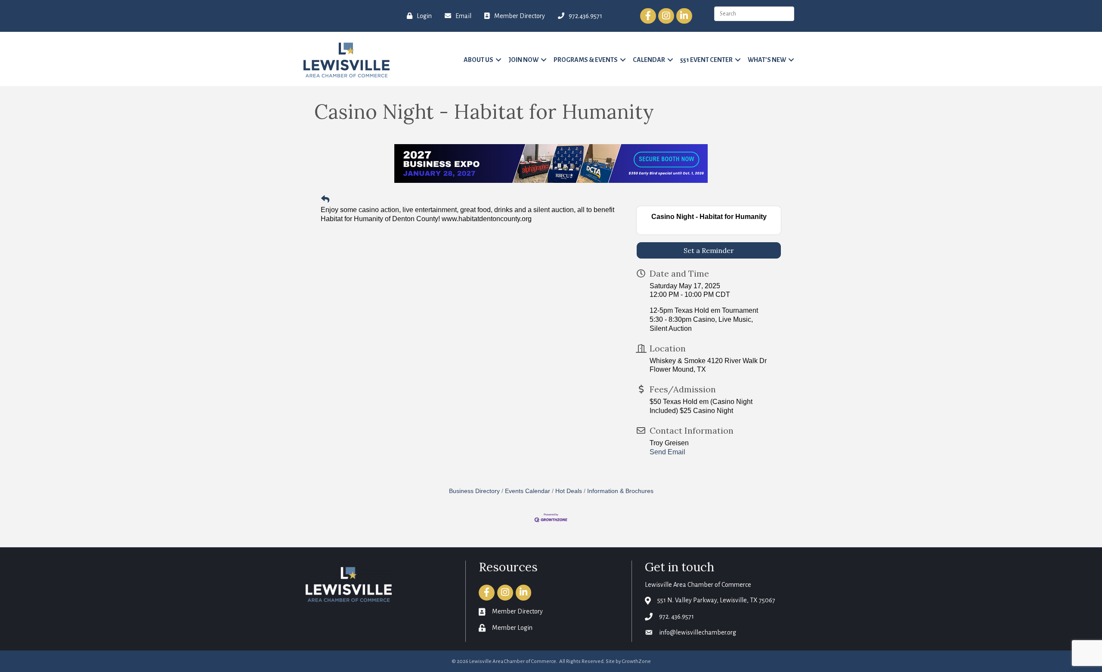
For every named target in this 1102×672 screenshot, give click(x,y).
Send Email (667, 452)
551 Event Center (706, 59)
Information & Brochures (620, 491)
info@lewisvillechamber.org (697, 632)
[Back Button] (325, 199)
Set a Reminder (709, 250)
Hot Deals (568, 491)
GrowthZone (636, 661)
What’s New (767, 59)
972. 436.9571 (676, 616)
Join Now (523, 59)
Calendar (649, 59)
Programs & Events (586, 59)
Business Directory (474, 491)
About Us (478, 59)
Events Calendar (527, 491)
